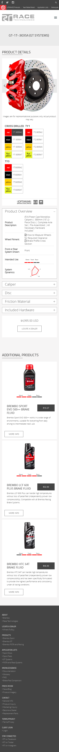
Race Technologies (10, 621)
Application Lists (43, 7)
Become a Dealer (10, 710)
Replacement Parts (10, 713)
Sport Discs (7, 653)
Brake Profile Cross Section (35, 242)
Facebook (2, 2)
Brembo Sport (8, 638)
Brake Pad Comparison (12, 680)
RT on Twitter (8, 742)
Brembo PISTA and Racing (13, 644)
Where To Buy (8, 629)
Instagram (13, 2)
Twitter (7, 2)
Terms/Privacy (8, 722)
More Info (14, 434)
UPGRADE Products (13, 7)
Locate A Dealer (29, 328)
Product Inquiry (9, 704)
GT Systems (7, 659)
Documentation (9, 671)
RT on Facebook (9, 739)
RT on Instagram (9, 745)
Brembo (6, 618)
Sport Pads (7, 656)
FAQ (5, 677)
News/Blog (7, 689)
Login (5, 730)
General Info (8, 701)
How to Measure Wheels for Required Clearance (38, 236)
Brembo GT (7, 641)
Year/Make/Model (29, 7)
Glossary (6, 674)
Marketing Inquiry (10, 707)
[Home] (18, 17)
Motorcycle (54, 7)
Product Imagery (9, 692)
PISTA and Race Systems (12, 662)
